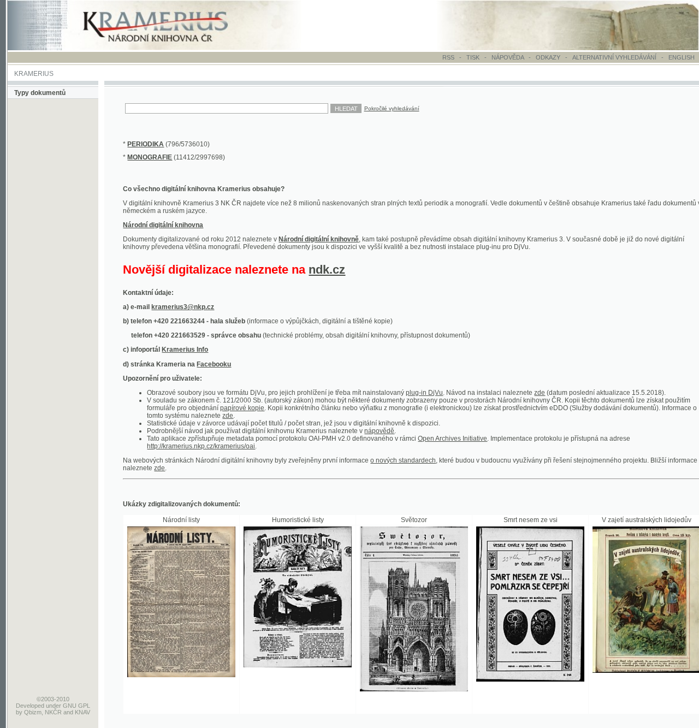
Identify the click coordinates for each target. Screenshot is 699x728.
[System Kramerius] (168, 48)
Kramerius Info (185, 349)
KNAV (82, 712)
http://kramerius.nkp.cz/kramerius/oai (201, 446)
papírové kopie (242, 408)
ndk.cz (327, 269)
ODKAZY (548, 57)
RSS (448, 57)
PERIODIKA (145, 144)
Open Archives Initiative (452, 438)
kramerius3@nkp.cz (182, 307)
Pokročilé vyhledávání (391, 108)
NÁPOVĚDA (507, 57)
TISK (473, 57)
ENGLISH (681, 57)
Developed (30, 705)
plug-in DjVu (424, 392)
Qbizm (33, 712)
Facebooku (214, 364)
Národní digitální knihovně (319, 239)
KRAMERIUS (34, 74)
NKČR (53, 712)
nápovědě (379, 431)
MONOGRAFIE (149, 157)
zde (539, 392)
